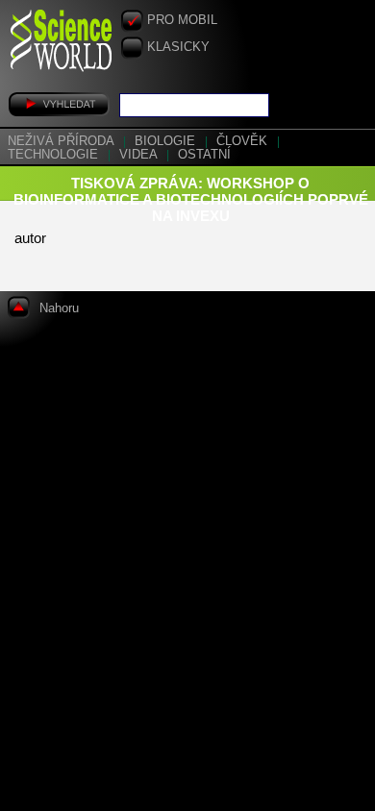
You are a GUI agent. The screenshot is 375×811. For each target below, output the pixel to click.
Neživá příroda (62, 141)
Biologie (167, 141)
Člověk (243, 141)
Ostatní (204, 154)
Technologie (55, 154)
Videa (140, 154)
